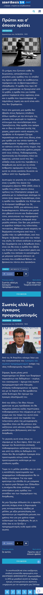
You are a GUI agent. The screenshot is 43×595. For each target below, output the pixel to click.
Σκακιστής (24, 269)
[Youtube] (30, 592)
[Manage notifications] (38, 591)
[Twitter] (24, 592)
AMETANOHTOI (7, 31)
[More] (26, 274)
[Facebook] (13, 592)
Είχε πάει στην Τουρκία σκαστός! (32, 283)
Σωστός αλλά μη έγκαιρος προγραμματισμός (10, 284)
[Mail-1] (7, 592)
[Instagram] (18, 592)
